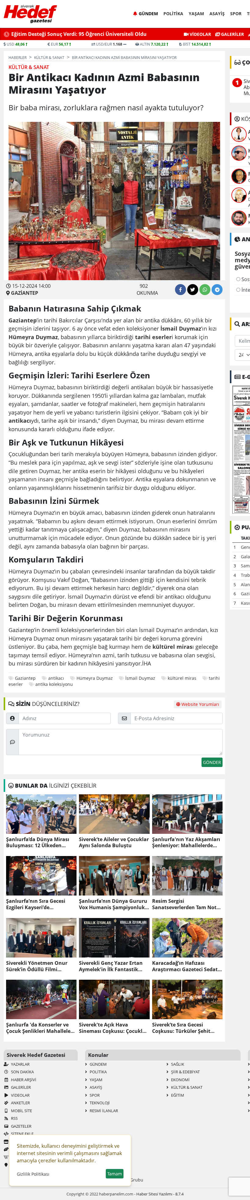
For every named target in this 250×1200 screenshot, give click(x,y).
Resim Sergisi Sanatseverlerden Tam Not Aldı (184, 904)
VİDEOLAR (199, 34)
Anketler (20, 1102)
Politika (173, 13)
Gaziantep (25, 678)
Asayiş (217, 13)
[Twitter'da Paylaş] (192, 289)
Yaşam (196, 13)
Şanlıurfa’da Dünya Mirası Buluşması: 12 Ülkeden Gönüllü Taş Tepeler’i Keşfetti (41, 842)
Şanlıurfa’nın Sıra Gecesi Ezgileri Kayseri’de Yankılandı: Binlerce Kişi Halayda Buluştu (35, 904)
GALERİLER (232, 34)
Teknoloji (99, 1102)
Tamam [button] (114, 1174)
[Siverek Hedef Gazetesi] (30, 14)
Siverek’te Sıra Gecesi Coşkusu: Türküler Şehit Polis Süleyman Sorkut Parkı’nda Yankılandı (181, 1028)
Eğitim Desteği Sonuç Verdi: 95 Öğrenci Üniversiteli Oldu (79, 34)
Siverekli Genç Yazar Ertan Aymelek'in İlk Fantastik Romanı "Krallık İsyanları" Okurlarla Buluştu (111, 966)
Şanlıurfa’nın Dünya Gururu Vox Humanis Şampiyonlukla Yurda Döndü (114, 904)
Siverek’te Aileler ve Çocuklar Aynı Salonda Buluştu (114, 842)
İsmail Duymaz (140, 678)
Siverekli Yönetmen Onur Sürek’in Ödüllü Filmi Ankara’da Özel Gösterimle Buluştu (38, 966)
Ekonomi (180, 1079)
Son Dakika (22, 1071)
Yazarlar (20, 1064)
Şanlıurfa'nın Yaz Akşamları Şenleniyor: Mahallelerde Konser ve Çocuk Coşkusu (186, 842)
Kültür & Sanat (186, 1087)
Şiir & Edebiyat (185, 1071)
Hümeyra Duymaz (95, 678)
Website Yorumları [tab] (199, 704)
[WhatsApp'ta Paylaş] (204, 289)
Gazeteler (20, 1126)
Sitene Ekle (22, 1133)
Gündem (148, 13)
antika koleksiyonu (54, 684)
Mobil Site (21, 1110)
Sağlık (177, 1064)
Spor (235, 13)
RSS (14, 1118)
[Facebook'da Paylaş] (180, 289)
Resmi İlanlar (103, 1110)
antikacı (56, 678)
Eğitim (177, 1095)
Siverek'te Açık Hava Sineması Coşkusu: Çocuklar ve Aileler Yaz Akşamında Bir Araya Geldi (113, 1028)
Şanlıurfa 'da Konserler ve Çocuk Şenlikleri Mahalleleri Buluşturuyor (40, 1028)
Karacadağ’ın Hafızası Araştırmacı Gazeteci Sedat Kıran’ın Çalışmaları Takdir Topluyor (185, 966)
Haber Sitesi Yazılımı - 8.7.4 (160, 1194)
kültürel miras (182, 678)
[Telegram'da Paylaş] (217, 289)
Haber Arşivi (23, 1079)
